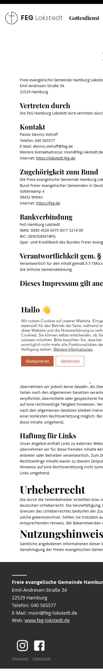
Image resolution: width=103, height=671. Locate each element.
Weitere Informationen (73, 349)
